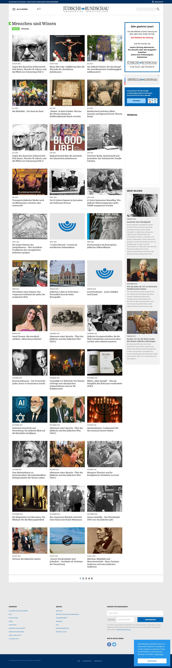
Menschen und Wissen (34, 23)
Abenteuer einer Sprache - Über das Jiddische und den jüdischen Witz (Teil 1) (66, 475)
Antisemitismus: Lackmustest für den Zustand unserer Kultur (102, 429)
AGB (78, 661)
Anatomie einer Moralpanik (138, 222)
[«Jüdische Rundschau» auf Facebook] (109, 644)
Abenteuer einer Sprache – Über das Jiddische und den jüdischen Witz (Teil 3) (66, 339)
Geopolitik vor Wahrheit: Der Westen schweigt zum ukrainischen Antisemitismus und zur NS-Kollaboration (67, 385)
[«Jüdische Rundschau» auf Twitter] (114, 644)
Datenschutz (87, 661)
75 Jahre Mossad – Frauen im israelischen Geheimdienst (63, 246)
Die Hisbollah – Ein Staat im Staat (27, 111)
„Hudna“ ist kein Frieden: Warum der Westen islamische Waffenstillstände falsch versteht (65, 114)
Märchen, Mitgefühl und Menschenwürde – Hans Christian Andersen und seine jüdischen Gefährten (103, 563)
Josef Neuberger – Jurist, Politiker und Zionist (102, 293)
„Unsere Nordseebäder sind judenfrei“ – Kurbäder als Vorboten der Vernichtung (66, 561)
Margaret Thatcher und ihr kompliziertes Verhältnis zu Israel (103, 473)
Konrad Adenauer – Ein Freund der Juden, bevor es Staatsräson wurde (28, 382)
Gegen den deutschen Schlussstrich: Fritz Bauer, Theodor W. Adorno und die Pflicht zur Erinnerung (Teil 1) (29, 69)
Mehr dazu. (159, 654)
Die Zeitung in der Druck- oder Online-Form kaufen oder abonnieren (33, 2)
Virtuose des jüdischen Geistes (26, 559)
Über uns (59, 611)
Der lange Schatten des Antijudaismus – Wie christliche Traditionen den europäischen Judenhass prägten (27, 248)
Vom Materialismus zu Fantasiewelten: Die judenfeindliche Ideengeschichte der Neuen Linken (29, 475)
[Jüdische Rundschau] (86, 9)
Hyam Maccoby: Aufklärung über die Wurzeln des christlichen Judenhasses (67, 69)
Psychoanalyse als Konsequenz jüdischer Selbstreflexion (102, 246)
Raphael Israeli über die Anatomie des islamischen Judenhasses (66, 157)
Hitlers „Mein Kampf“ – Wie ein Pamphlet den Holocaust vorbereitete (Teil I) (104, 383)
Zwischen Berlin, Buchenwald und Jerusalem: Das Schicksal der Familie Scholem (104, 158)
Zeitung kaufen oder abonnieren (67, 614)
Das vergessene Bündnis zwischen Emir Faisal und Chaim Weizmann (66, 518)
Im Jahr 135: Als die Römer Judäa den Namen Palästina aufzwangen (141, 340)
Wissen (16, 29)
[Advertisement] (143, 133)
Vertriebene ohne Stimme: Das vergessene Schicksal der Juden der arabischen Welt (28, 294)
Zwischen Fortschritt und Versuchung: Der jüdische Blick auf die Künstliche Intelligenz (28, 430)
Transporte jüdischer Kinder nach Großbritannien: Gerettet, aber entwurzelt (28, 203)
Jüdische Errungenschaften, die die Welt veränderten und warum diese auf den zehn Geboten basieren (104, 339)
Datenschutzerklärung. (124, 629)
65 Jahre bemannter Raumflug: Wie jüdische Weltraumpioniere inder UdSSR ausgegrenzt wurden (104, 203)
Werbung (59, 621)
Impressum (98, 661)
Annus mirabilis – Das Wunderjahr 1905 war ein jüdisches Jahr (103, 518)
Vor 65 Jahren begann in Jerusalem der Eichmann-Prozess (66, 201)
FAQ (57, 625)
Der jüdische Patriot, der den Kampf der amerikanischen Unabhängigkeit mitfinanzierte (104, 69)
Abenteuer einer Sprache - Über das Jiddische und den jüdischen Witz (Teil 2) (66, 430)
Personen (25, 29)
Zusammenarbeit (61, 618)
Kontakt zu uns (61, 632)
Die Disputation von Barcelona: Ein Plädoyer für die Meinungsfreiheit (28, 518)
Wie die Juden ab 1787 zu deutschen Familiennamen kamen (142, 287)
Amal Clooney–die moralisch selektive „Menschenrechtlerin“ (27, 337)
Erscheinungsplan (62, 628)
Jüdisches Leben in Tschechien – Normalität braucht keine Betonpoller (65, 294)
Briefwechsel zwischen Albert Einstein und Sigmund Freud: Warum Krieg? (104, 114)
